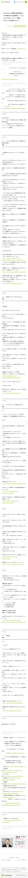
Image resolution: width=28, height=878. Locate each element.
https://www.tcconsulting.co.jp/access (13, 776)
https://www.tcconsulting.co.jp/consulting (13, 564)
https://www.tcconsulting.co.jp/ (10, 79)
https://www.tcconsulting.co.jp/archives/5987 (14, 272)
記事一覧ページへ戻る (14, 857)
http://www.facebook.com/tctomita (11, 393)
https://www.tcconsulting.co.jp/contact (12, 703)
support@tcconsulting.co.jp (17, 753)
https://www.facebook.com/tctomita (12, 710)
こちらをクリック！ (21, 48)
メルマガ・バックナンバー (19, 26)
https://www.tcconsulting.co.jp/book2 (12, 283)
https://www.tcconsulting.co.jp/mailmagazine (14, 108)
